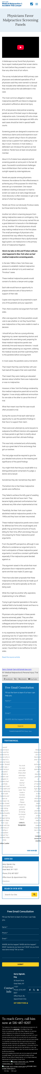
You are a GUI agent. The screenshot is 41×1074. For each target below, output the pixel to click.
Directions (5, 881)
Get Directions (20, 1003)
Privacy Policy (21, 1059)
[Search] (34, 895)
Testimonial (11, 740)
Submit (20, 726)
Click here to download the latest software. (23, 1055)
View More (31, 851)
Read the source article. (11, 657)
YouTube (33, 679)
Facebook (9, 679)
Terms (30, 731)
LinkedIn (23, 679)
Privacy (26, 731)
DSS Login (14, 1071)
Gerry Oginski (7, 669)
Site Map (6, 1071)
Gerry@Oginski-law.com (22, 669)
